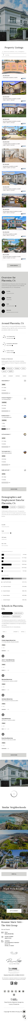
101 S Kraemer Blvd (6, 399)
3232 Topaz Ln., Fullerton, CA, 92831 (8, 720)
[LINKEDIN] (12, 991)
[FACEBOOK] (4, 991)
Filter (7, 55)
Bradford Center (5, 415)
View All (14, 874)
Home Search (14, 265)
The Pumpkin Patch (6, 451)
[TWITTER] (15, 991)
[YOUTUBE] (19, 991)
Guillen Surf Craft (5, 470)
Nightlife (11, 371)
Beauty (5, 371)
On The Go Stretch (6, 434)
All (4, 368)
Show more (14, 489)
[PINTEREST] (23, 991)
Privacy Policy (20, 1011)
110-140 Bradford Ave (6, 417)
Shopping (17, 368)
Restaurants (10, 368)
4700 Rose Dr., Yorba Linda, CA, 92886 (9, 739)
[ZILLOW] (14, 994)
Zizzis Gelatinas (5, 380)
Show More (14, 755)
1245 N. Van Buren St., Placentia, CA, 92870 (10, 700)
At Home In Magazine (6, 397)
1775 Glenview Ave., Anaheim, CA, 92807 (9, 681)
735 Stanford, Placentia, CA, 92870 (8, 661)
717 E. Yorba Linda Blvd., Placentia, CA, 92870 (10, 641)
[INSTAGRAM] (8, 991)
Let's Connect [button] (14, 910)
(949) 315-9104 (8, 938)
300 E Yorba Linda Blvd (7, 453)
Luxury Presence (14, 1004)
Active (24, 368)
